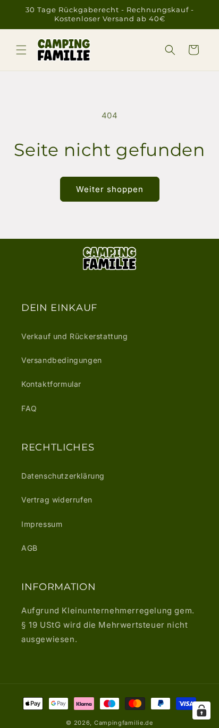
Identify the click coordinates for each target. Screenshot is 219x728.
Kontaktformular (51, 383)
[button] (21, 50)
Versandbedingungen (61, 360)
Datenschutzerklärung (63, 475)
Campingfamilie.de (123, 722)
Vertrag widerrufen (56, 499)
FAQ (29, 408)
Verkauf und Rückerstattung (74, 336)
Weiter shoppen (110, 189)
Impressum (41, 523)
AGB (29, 547)
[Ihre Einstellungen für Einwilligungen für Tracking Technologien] (201, 710)
